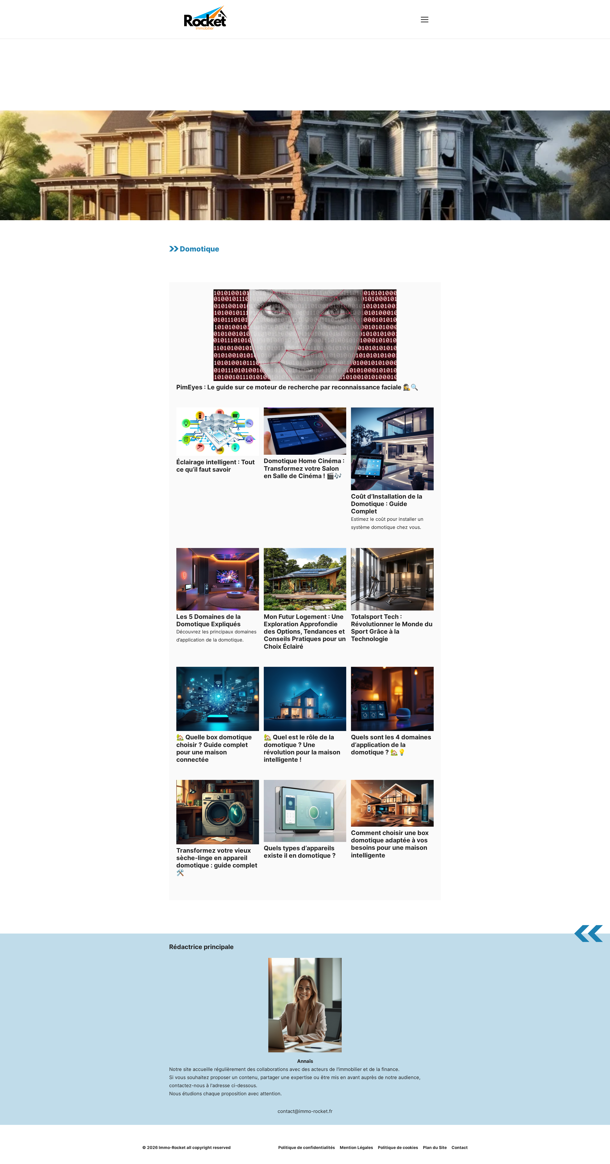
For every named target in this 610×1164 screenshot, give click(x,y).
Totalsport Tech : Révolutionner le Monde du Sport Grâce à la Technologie (391, 628)
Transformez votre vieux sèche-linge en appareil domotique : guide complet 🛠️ (216, 862)
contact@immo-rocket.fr (305, 1111)
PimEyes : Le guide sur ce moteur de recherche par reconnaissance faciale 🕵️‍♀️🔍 (297, 387)
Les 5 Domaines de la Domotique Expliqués (208, 620)
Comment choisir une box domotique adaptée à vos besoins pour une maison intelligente (390, 844)
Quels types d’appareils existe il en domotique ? (300, 851)
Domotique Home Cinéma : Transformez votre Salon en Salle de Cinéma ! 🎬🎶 (304, 468)
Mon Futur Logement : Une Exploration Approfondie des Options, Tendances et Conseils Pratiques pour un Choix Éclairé (305, 631)
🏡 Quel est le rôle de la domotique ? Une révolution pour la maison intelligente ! (302, 748)
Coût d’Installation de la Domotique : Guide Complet (386, 504)
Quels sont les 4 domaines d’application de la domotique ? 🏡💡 (391, 744)
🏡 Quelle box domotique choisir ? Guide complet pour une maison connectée (214, 748)
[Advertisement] (305, 74)
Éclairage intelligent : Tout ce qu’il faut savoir (215, 465)
